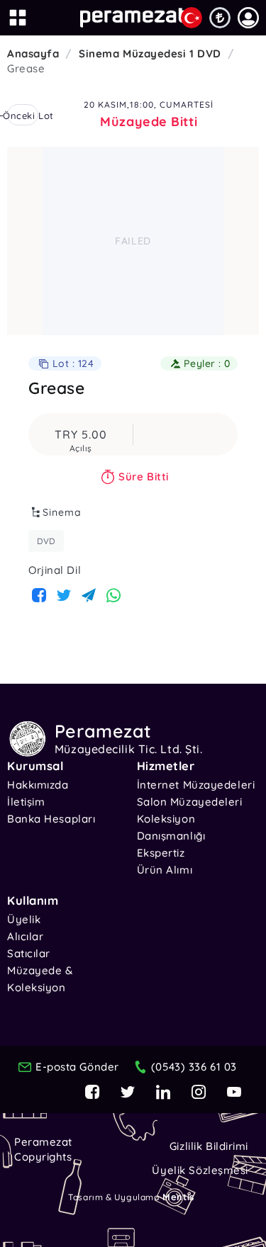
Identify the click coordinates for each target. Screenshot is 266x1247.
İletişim (26, 801)
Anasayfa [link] (33, 53)
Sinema (62, 512)
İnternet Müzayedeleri (196, 784)
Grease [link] (26, 68)
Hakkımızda (38, 784)
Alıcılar (25, 936)
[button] (248, 17)
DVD (46, 541)
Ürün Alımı (165, 869)
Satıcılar (28, 953)
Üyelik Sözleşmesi (200, 1170)
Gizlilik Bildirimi (209, 1146)
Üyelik (23, 919)
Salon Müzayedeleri (190, 801)
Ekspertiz (161, 852)
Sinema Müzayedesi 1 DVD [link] (150, 53)
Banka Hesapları (51, 818)
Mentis (178, 1196)
